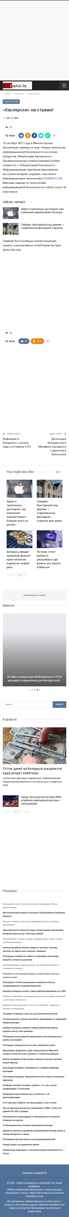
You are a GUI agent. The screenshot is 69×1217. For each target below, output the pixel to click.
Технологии (11, 101)
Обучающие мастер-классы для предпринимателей (29, 1139)
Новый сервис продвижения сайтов (21, 1144)
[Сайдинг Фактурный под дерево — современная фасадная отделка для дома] (11, 229)
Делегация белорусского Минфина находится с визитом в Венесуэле (52, 446)
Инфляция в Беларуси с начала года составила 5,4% (17, 442)
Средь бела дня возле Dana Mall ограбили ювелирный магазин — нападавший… (41, 800)
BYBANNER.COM (52, 178)
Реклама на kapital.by (34, 1172)
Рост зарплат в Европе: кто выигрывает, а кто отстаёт (30, 1103)
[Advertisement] (34, 40)
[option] (34, 650)
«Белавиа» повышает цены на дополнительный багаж (30, 1014)
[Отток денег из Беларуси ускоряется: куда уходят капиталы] (34, 745)
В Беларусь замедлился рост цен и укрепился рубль (29, 1045)
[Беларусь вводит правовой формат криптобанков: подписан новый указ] (19, 539)
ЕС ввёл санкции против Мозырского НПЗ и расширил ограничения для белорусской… (34, 678)
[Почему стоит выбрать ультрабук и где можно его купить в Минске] (50, 539)
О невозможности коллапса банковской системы (28, 1125)
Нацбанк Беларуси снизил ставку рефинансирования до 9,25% (34, 991)
